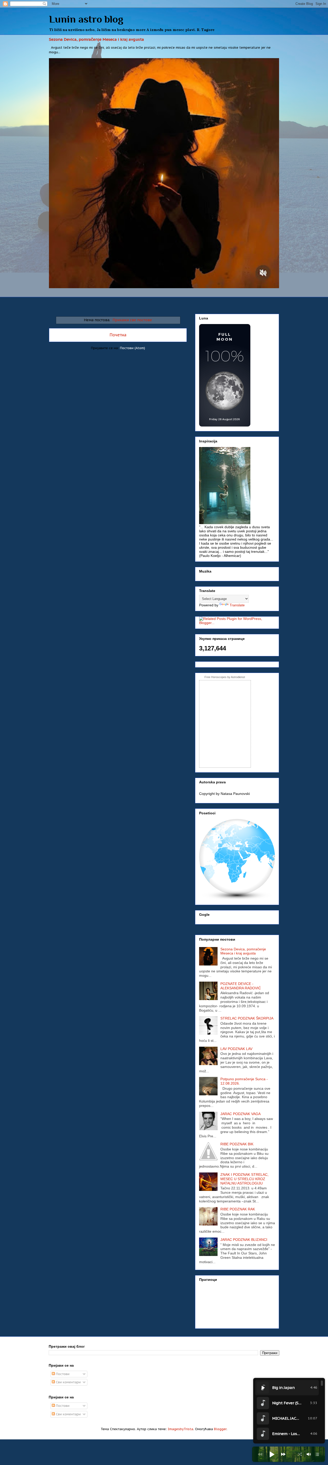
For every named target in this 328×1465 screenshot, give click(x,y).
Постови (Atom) (132, 348)
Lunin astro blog (86, 19)
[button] (271, 1454)
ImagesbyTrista (180, 1429)
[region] (289, 1410)
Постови (62, 1374)
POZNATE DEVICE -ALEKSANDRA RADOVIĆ (240, 986)
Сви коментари (68, 1382)
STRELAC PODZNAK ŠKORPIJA (246, 1018)
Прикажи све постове (132, 319)
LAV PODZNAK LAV (236, 1049)
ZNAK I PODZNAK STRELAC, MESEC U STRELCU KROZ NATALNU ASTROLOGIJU (244, 1178)
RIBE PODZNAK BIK (236, 1144)
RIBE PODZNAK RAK (237, 1209)
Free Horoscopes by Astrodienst (224, 677)
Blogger (220, 1429)
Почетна (118, 334)
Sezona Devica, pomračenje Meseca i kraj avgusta (96, 39)
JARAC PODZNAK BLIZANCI (243, 1240)
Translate (237, 605)
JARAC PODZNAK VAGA (240, 1114)
